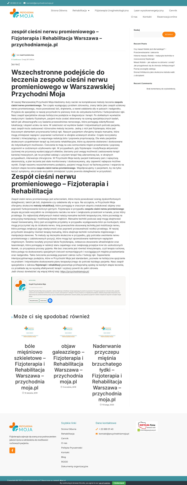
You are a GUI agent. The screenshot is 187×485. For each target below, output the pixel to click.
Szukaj (137, 30)
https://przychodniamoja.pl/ (74, 271)
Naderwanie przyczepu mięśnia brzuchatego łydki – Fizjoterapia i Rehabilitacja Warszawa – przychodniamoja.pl (107, 372)
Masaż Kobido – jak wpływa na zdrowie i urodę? (154, 62)
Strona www (43, 300)
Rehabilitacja (80, 10)
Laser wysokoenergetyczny (149, 10)
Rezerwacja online (167, 17)
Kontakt (147, 17)
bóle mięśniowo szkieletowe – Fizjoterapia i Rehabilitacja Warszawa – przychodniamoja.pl (30, 367)
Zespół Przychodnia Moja (37, 284)
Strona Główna (59, 10)
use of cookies (104, 483)
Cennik (173, 10)
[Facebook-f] (12, 450)
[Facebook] (50, 300)
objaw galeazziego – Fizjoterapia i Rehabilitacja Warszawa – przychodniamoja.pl (68, 364)
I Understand (119, 483)
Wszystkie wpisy (34, 300)
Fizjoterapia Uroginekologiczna (112, 10)
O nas (134, 17)
